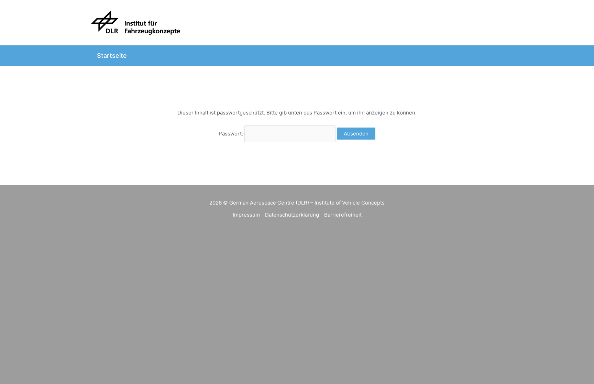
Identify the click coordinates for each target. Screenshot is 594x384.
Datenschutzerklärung (292, 214)
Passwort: (231, 133)
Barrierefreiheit (343, 214)
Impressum (246, 214)
